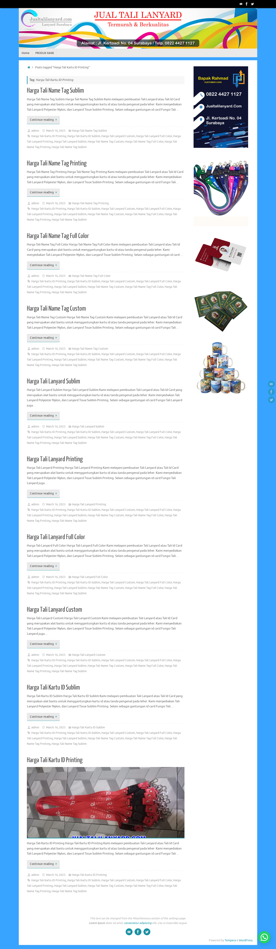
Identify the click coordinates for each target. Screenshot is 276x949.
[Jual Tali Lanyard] (241, 4)
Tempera (230, 940)
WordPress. (246, 940)
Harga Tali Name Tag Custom (106, 141)
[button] (264, 937)
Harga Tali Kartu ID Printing (48, 136)
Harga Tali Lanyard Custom (118, 136)
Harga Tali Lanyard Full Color (154, 136)
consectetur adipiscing (138, 923)
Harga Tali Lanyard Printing (55, 459)
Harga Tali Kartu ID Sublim (83, 136)
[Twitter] (252, 4)
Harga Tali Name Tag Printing (56, 163)
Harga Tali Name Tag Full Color (144, 141)
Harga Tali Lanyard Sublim (70, 141)
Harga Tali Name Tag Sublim (55, 90)
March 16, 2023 (55, 130)
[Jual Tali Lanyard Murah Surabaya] (247, 4)
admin (35, 130)
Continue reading (42, 120)
